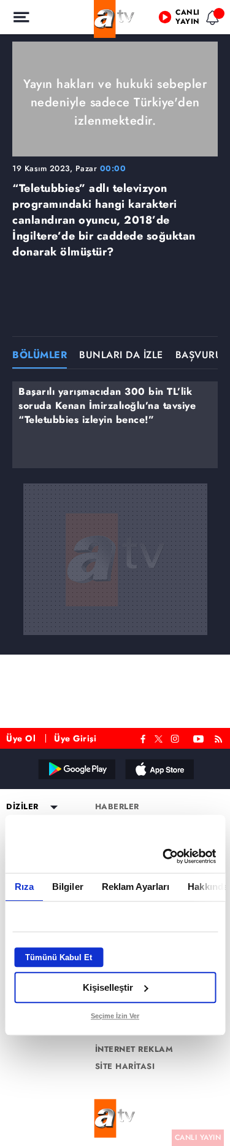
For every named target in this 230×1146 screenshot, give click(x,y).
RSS (220, 737)
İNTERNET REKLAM (134, 1049)
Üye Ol (21, 738)
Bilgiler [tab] (67, 886)
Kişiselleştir (108, 987)
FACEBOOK (143, 737)
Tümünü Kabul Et (58, 957)
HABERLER (117, 806)
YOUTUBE (198, 737)
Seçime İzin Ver (115, 1015)
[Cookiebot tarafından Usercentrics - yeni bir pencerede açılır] (164, 856)
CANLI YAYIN (198, 1137)
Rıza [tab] (23, 886)
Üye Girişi (75, 738)
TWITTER (158, 738)
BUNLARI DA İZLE (121, 356)
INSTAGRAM (176, 737)
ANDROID (76, 768)
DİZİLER (22, 806)
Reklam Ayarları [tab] (135, 886)
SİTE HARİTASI (125, 1066)
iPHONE (159, 768)
